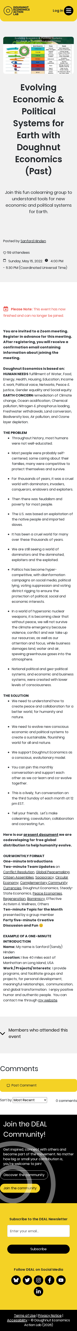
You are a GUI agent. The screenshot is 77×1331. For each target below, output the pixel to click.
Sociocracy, (45, 877)
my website (47, 1000)
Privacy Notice (50, 1315)
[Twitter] (27, 1280)
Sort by (6, 1100)
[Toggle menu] (68, 10)
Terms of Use (25, 1315)
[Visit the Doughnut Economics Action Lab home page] (17, 10)
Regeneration (14, 898)
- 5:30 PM (10, 267)
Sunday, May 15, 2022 (25, 261)
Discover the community (24, 1174)
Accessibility (17, 1320)
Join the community (20, 1188)
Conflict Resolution (18, 872)
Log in (58, 10)
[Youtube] (61, 1280)
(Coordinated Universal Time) (43, 267)
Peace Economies (47, 893)
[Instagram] (38, 1280)
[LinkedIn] (38, 1291)
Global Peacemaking (53, 872)
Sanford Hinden (33, 241)
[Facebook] (49, 1280)
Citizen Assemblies (18, 877)
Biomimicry (36, 898)
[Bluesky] (16, 1280)
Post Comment (24, 1085)
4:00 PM (56, 261)
